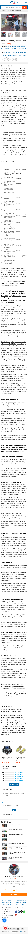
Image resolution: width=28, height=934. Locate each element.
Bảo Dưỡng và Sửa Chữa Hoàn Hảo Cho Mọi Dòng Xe (16, 858)
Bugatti (13, 52)
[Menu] (2, 2)
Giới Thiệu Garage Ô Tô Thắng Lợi (15, 848)
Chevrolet (17, 52)
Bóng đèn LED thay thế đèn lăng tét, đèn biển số (20, 759)
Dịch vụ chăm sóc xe (10, 10)
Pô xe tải (10, 838)
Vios (5, 57)
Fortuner (7, 54)
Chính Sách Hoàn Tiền (21, 902)
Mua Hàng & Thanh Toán (21, 900)
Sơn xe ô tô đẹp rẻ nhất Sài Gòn (15, 829)
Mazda (2, 55)
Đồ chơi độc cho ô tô (20, 904)
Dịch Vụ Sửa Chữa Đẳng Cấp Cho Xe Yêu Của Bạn (16, 853)
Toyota (2, 57)
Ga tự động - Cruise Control (18, 48)
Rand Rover (24, 55)
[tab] (14, 66)
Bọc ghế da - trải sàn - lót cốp (13, 46)
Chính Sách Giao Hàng (7, 904)
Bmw (10, 52)
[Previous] (3, 22)
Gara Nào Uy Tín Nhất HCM (14, 825)
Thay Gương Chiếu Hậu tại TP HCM (16, 843)
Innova (18, 54)
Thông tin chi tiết (6, 66)
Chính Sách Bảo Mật (6, 902)
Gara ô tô (22, 931)
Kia (21, 54)
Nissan (15, 55)
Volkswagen (9, 57)
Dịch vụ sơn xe (19, 10)
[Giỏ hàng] (26, 2)
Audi (4, 52)
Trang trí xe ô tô (9, 50)
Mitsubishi (11, 55)
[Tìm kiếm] (24, 7)
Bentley (7, 52)
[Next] (24, 22)
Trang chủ (3, 10)
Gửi (14, 810)
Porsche (19, 55)
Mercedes (7, 55)
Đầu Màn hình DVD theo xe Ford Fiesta (7, 758)
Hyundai (14, 54)
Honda (11, 54)
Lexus (23, 54)
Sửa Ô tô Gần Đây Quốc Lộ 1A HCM (16, 834)
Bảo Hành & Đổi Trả (6, 900)
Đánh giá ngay (14, 784)
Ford (4, 54)
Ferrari (25, 52)
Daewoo (21, 52)
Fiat (2, 54)
